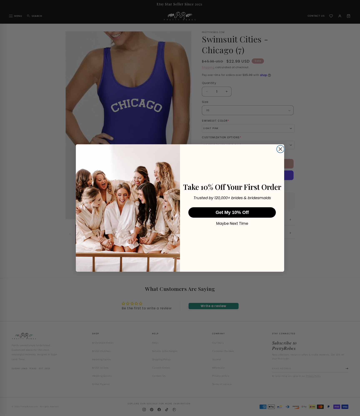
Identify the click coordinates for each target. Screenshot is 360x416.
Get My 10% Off (232, 212)
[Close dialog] (280, 149)
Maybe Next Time (232, 223)
